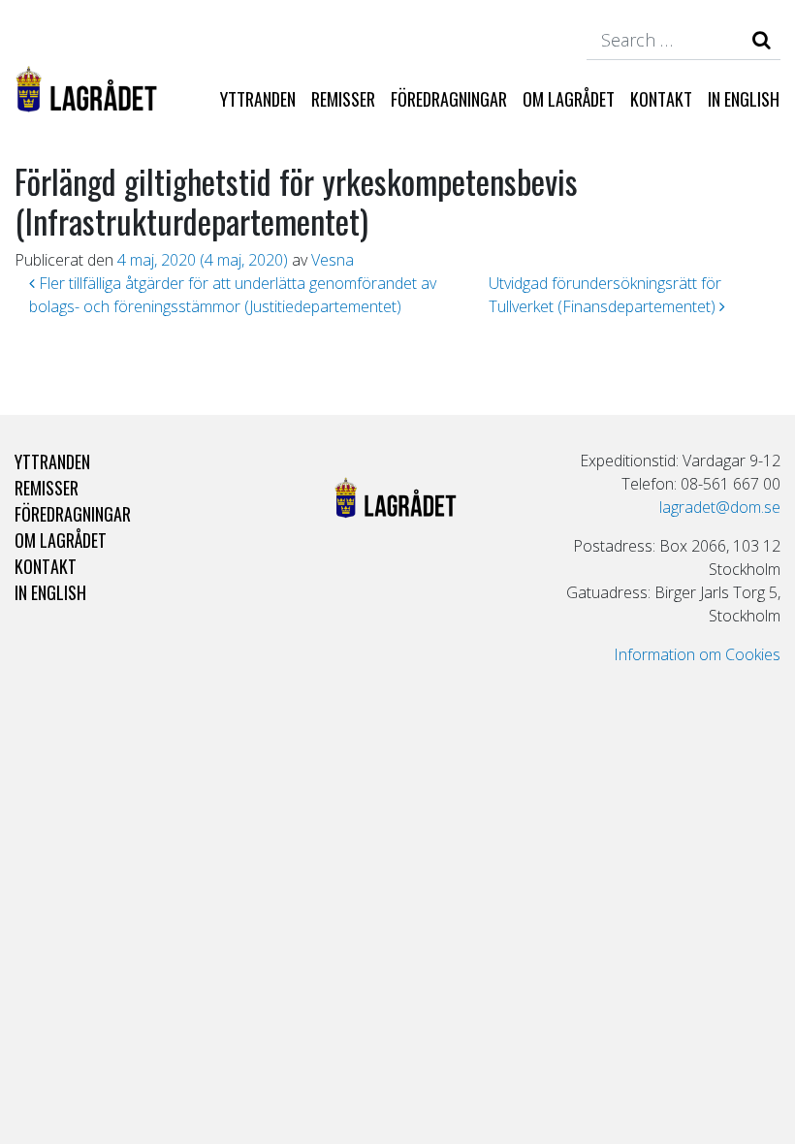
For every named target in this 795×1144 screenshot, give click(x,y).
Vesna (332, 259)
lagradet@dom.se (719, 507)
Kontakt (661, 98)
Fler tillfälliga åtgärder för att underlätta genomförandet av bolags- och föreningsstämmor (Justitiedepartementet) (232, 294)
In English (743, 98)
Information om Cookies (697, 654)
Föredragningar (449, 98)
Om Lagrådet (569, 98)
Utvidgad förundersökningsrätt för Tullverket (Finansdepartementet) (605, 294)
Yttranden (258, 98)
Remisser (343, 98)
